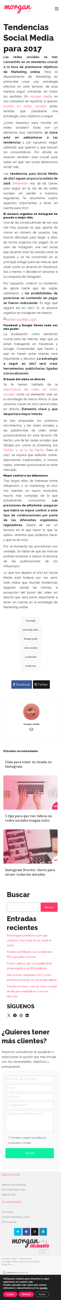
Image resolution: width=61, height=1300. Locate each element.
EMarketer (20, 183)
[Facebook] (15, 1015)
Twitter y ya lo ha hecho (23, 450)
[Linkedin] (43, 1232)
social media (30, 657)
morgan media (41, 96)
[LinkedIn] (27, 1015)
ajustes (43, 1288)
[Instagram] (21, 1015)
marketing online (30, 629)
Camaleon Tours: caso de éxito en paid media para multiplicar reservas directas (32, 991)
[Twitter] (18, 1232)
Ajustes (42, 1294)
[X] (9, 1015)
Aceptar (10, 1294)
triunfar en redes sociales (25, 106)
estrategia (30, 620)
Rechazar (26, 1294)
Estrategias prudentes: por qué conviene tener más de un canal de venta (29, 940)
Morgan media (30, 638)
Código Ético (7, 1264)
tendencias (30, 666)
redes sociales (30, 647)
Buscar (49, 907)
